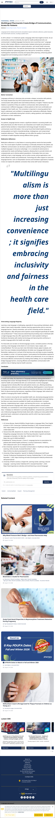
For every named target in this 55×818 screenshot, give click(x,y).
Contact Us (28, 764)
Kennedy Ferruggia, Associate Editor (13, 708)
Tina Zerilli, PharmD (44, 580)
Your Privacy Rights (27, 773)
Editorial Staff (27, 766)
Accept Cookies (38, 815)
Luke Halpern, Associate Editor (32, 538)
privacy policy (30, 485)
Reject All (48, 815)
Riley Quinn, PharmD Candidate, (12, 579)
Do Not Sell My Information (27, 771)
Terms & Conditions (27, 769)
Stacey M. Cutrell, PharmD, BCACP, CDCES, (15, 538)
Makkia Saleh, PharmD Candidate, (29, 579)
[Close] (52, 806)
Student (4, 491)
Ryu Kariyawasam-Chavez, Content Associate (15, 624)
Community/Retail (11, 491)
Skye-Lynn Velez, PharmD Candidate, (12, 580)
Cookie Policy (21, 812)
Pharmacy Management (29, 491)
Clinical (26, 6)
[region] (27, 811)
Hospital (19, 491)
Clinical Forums (27, 761)
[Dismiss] (52, 371)
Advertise (27, 762)
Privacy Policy (27, 767)
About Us (27, 759)
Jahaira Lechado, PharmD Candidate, (30, 580)
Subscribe (46, 482)
